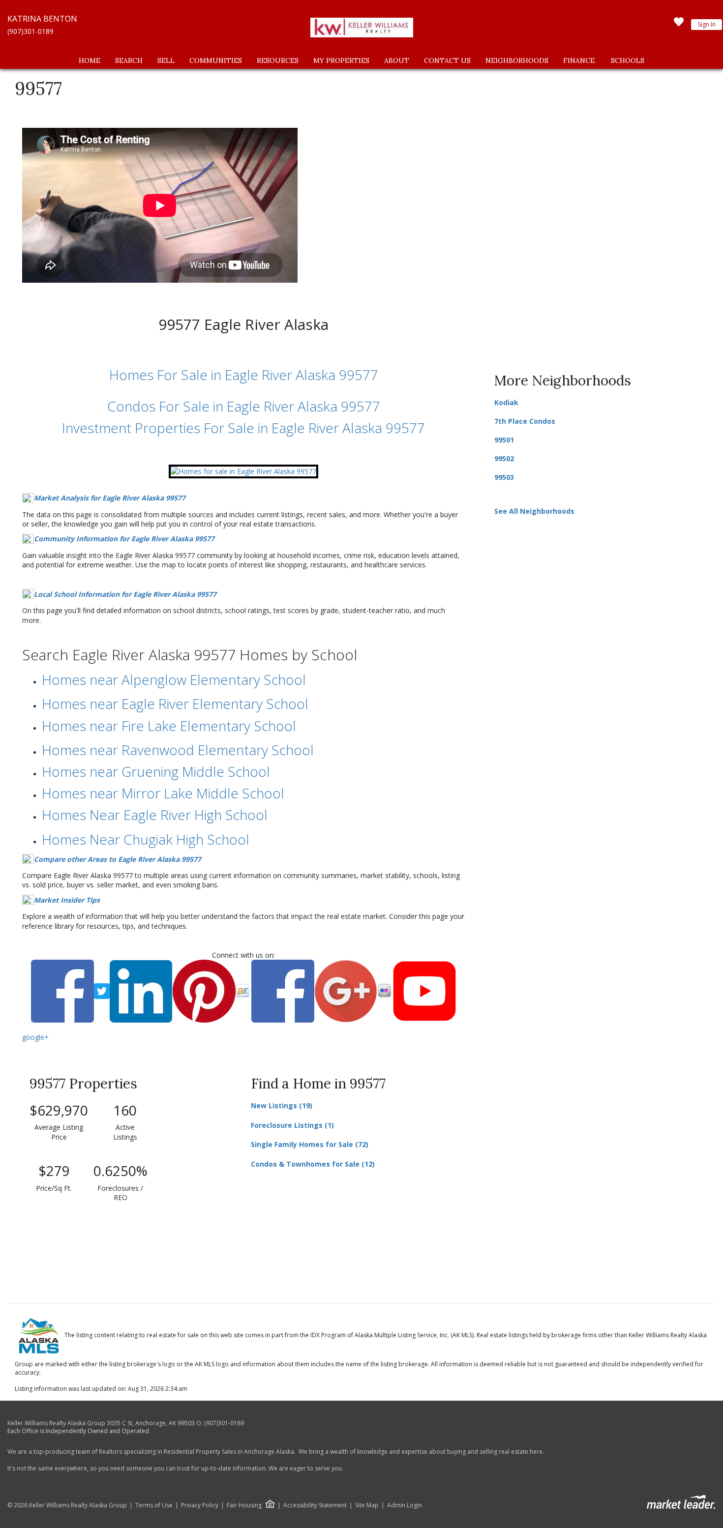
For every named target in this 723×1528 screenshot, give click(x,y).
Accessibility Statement (315, 1505)
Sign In (707, 24)
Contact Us (447, 60)
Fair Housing (244, 1505)
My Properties (341, 60)
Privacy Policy (199, 1505)
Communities (215, 60)
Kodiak (506, 402)
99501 (504, 439)
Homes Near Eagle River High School (155, 814)
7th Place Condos (524, 421)
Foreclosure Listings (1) (292, 1125)
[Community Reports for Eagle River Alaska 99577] (243, 470)
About (396, 60)
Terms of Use (154, 1505)
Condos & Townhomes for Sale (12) (313, 1164)
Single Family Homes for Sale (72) (309, 1144)
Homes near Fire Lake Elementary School (169, 725)
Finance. (579, 60)
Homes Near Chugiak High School (145, 839)
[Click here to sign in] (679, 24)
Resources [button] (278, 60)
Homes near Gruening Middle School (156, 771)
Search (129, 60)
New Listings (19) (281, 1105)
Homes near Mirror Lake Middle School (163, 793)
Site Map (367, 1505)
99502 (504, 458)
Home (89, 60)
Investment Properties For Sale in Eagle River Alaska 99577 (243, 427)
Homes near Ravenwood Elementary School (178, 749)
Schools (627, 60)
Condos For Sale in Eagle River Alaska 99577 (243, 406)
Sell (166, 60)
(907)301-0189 (30, 31)
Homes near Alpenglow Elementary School (174, 679)
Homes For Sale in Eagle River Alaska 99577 (243, 374)
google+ (35, 1037)
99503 (504, 477)
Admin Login (404, 1505)
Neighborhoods (516, 60)
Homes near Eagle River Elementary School (175, 703)
